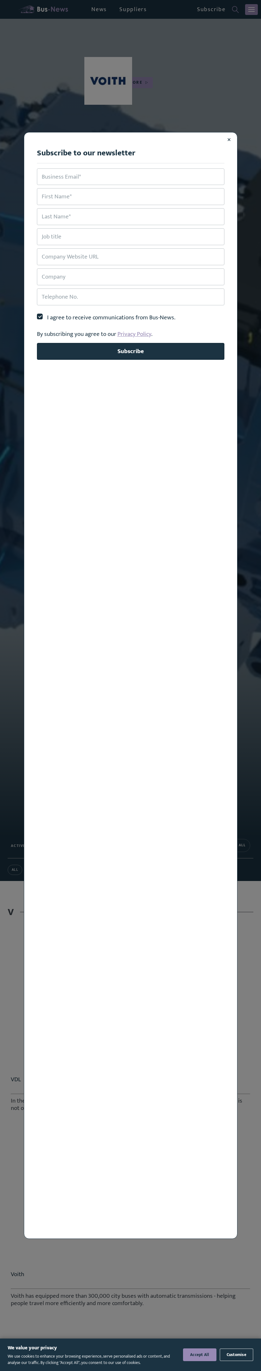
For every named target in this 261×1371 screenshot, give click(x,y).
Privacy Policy (134, 334)
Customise (236, 1354)
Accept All (199, 1354)
